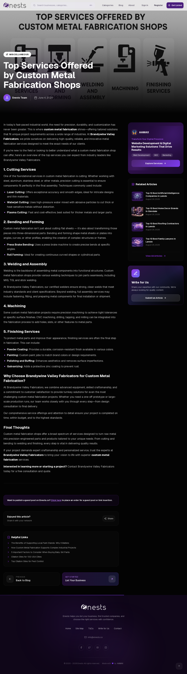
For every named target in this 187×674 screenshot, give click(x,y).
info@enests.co (95, 637)
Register (158, 5)
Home (68, 628)
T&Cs (91, 628)
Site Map (80, 628)
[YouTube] (98, 647)
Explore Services (154, 163)
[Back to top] (179, 666)
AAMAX (120, 663)
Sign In (145, 5)
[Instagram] (106, 647)
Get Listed (177, 5)
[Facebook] (81, 647)
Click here (56, 500)
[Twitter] (89, 647)
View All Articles (154, 256)
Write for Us (103, 628)
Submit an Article (154, 298)
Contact (118, 628)
